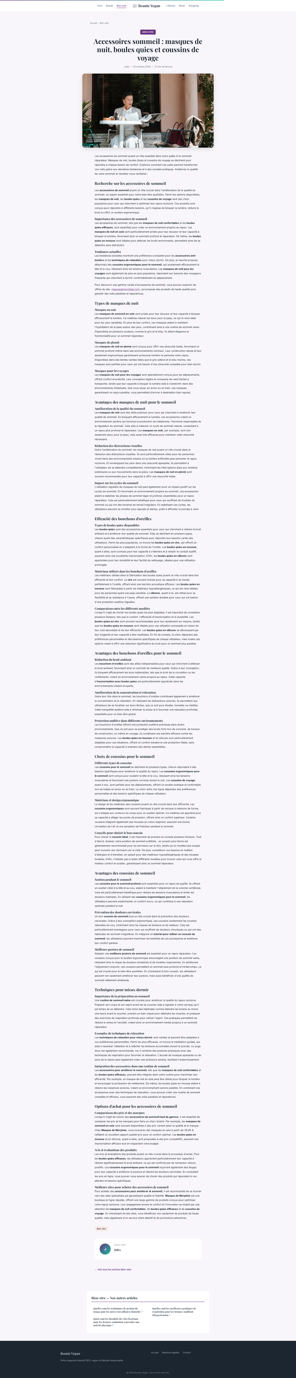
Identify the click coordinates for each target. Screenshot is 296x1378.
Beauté (109, 5)
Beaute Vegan (146, 5)
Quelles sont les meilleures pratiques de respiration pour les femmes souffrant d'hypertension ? (174, 1312)
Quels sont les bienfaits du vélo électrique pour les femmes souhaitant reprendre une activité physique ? (116, 1322)
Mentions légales (170, 1352)
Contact (187, 1352)
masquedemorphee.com (125, 289)
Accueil (93, 23)
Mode (182, 5)
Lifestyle (170, 5)
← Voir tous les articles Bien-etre (113, 1269)
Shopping (194, 5)
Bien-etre (121, 5)
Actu (99, 5)
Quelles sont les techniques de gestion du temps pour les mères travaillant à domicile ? (117, 1310)
